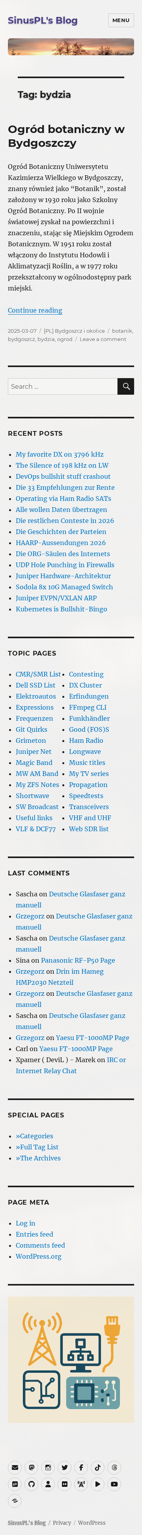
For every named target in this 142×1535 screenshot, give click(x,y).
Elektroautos (36, 696)
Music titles (87, 763)
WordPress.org (39, 1256)
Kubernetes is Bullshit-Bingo (61, 609)
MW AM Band (37, 774)
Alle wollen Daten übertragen (61, 510)
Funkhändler (89, 718)
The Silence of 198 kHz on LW (62, 465)
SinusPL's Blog (43, 20)
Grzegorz (30, 916)
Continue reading (35, 310)
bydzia (46, 339)
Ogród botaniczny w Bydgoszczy (66, 136)
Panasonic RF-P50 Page (78, 960)
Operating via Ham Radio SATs (63, 498)
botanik (122, 331)
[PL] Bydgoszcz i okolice (74, 331)
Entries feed (34, 1234)
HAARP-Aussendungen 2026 (61, 543)
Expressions (35, 707)
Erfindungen (89, 696)
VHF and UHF (90, 818)
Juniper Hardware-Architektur (63, 576)
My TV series (89, 774)
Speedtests (86, 796)
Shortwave (32, 796)
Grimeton (31, 740)
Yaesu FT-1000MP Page (92, 1038)
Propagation (88, 785)
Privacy (62, 1523)
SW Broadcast (37, 807)
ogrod (65, 339)
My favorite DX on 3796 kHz (60, 454)
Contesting (86, 674)
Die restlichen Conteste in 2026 (65, 521)
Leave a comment (103, 339)
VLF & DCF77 (36, 829)
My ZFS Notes (37, 785)
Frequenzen (34, 718)
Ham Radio (86, 740)
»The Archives (38, 1158)
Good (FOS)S (89, 729)
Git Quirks (31, 729)
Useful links (34, 818)
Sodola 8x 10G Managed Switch (64, 587)
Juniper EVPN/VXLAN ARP (56, 598)
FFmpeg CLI (87, 707)
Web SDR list (89, 829)
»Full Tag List (37, 1147)
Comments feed (40, 1245)
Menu (121, 20)
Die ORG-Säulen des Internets (63, 554)
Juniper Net (34, 751)
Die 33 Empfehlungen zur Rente (65, 487)
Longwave (85, 751)
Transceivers (89, 807)
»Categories (34, 1136)
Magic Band (34, 763)
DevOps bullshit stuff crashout (63, 476)
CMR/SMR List (38, 674)
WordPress (92, 1523)
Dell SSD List (36, 685)
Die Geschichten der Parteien (61, 532)
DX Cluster (85, 685)
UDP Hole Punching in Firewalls (65, 565)
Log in (26, 1223)
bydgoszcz (21, 339)
